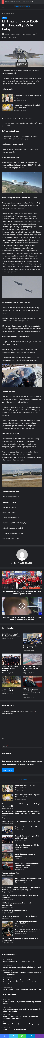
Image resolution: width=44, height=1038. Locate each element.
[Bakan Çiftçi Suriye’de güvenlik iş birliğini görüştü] (11, 659)
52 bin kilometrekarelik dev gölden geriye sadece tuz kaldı (28, 880)
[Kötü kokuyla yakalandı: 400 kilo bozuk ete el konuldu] (32, 659)
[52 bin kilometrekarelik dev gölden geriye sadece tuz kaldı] (7, 881)
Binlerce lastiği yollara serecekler (14, 911)
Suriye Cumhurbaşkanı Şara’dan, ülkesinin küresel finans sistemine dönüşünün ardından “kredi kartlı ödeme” (21, 814)
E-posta (5, 746)
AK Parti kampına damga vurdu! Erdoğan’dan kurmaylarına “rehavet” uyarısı (32, 692)
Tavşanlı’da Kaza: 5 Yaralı (11, 873)
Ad (3, 738)
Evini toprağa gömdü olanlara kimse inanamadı (26, 923)
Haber (13, 13)
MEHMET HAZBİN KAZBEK (12, 34)
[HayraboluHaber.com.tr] (22, 6)
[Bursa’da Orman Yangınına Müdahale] (11, 681)
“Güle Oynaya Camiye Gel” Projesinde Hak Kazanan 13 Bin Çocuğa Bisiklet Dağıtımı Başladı (21, 889)
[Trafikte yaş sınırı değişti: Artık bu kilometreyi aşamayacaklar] (7, 932)
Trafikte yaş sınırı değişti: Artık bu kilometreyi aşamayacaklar (27, 930)
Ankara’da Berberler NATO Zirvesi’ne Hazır (25, 787)
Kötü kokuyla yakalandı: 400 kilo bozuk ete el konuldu (32, 668)
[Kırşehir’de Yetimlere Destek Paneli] (32, 638)
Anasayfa (6, 13)
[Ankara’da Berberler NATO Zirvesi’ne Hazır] (7, 98)
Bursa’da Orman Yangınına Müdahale (9, 690)
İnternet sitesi (6, 753)
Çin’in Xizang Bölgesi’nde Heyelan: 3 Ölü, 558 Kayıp (11, 635)
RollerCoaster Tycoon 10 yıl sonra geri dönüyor (19, 916)
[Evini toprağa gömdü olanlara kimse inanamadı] (7, 924)
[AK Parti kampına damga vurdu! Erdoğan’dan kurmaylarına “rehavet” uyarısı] (32, 681)
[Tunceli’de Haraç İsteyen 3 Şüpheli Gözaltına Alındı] (7, 107)
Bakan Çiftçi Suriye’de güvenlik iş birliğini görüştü (10, 668)
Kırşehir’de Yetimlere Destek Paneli (30, 647)
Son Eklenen (22, 779)
